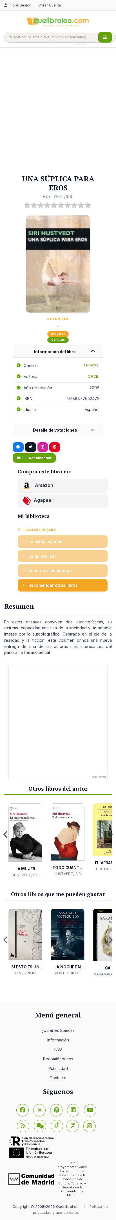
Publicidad (58, 1068)
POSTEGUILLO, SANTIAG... (68, 973)
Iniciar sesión (20, 5)
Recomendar (40, 458)
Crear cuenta (49, 5)
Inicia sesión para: (40, 529)
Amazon (43, 485)
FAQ (58, 1049)
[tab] (58, 352)
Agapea (42, 500)
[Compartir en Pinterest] (54, 447)
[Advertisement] (58, 111)
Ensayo (91, 365)
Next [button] (110, 834)
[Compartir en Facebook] (18, 447)
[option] (25, 840)
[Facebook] (22, 1110)
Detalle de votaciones (55, 430)
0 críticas (58, 340)
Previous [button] (5, 834)
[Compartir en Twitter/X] (30, 447)
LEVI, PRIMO (25, 973)
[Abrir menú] (105, 37)
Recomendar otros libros (52, 585)
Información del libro (55, 351)
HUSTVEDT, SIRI (58, 196)
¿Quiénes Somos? (58, 1030)
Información (58, 1039)
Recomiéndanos (58, 1058)
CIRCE (93, 376)
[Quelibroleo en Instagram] (42, 447)
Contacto (58, 1077)
